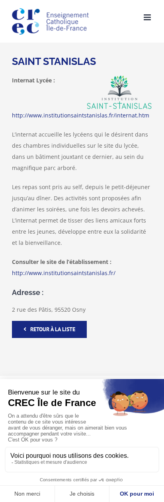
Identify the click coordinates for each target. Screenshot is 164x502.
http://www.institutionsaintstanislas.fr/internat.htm (80, 115)
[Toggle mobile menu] (148, 17)
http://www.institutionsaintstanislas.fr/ (63, 273)
